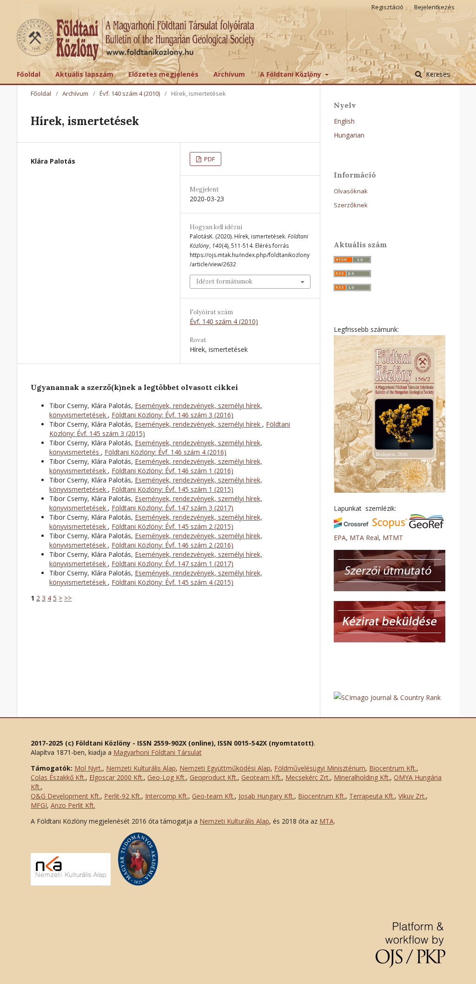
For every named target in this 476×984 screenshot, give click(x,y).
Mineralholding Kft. (362, 777)
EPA (340, 537)
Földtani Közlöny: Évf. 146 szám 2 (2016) (172, 545)
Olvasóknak (351, 191)
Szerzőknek (351, 205)
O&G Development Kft (65, 796)
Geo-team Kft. (213, 796)
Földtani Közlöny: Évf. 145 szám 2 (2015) (172, 526)
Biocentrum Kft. (392, 768)
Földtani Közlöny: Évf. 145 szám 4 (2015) (172, 582)
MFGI (39, 805)
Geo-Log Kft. (166, 777)
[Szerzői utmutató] (389, 588)
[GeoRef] (426, 526)
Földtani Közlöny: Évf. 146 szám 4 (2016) (165, 452)
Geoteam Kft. (261, 777)
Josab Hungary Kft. (266, 796)
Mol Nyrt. (88, 768)
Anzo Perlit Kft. (73, 805)
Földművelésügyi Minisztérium (319, 768)
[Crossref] (351, 526)
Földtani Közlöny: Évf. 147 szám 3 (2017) (172, 507)
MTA (326, 821)
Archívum (229, 74)
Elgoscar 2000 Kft (115, 777)
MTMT (393, 537)
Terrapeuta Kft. (372, 796)
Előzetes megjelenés (163, 74)
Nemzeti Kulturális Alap (141, 768)
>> (68, 598)
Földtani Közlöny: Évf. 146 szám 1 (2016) (172, 470)
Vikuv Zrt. (412, 796)
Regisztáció (387, 7)
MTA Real (364, 537)
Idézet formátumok (224, 281)
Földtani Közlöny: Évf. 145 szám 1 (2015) (172, 489)
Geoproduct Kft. (214, 777)
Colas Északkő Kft (57, 777)
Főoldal (28, 74)
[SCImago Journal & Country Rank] (387, 697)
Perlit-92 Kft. (122, 796)
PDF (209, 159)
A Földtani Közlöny (291, 74)
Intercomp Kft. (166, 796)
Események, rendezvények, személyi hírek (198, 424)
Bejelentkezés (434, 7)
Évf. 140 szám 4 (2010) (129, 93)
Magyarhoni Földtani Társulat (157, 752)
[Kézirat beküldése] (389, 639)
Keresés (437, 74)
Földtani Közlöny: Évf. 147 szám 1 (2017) (172, 563)
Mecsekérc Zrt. (307, 777)
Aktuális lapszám (84, 74)
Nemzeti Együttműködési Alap (225, 768)
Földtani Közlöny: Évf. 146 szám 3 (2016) (172, 414)
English (344, 121)
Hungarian (349, 135)
